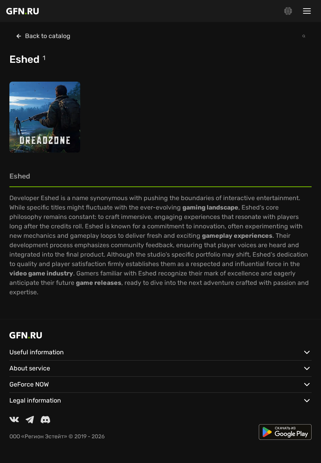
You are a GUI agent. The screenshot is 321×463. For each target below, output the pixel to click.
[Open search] (304, 36)
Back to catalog (47, 36)
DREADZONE (32, 131)
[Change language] (288, 11)
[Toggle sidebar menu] (307, 11)
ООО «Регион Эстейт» (38, 436)
